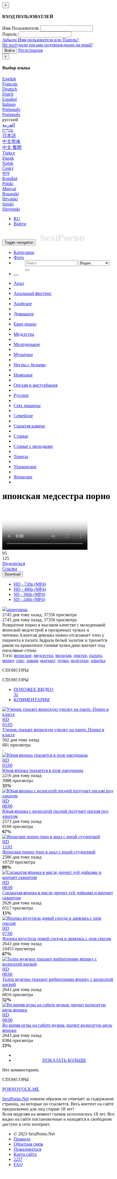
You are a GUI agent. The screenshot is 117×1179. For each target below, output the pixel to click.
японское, (23, 655)
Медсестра (24, 334)
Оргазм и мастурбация (35, 385)
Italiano (9, 104)
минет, (8, 660)
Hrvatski (10, 198)
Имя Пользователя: (20, 28)
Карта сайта (25, 1154)
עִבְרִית (7, 130)
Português (11, 109)
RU (17, 218)
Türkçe (8, 153)
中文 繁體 (12, 147)
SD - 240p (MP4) (29, 599)
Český (8, 168)
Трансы (21, 456)
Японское (23, 476)
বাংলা (5, 173)
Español (9, 99)
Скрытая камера (29, 425)
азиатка (98, 660)
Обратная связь (28, 1144)
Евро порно (25, 324)
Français (9, 84)
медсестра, (44, 655)
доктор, (81, 655)
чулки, (63, 660)
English (9, 78)
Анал (19, 283)
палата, (96, 655)
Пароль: (10, 34)
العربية (8, 125)
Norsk (7, 163)
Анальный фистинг (33, 293)
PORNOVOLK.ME (20, 1089)
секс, (21, 660)
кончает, (48, 660)
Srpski (8, 204)
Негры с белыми (30, 364)
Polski (7, 183)
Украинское (25, 466)
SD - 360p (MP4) (29, 594)
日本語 (9, 135)
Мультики (23, 354)
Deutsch (9, 89)
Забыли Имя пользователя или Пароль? (40, 39)
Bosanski (10, 193)
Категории (24, 252)
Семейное (23, 415)
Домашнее (24, 313)
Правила (22, 1139)
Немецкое (23, 375)
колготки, (80, 660)
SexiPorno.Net (15, 1098)
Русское (21, 395)
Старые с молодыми (33, 446)
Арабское (23, 303)
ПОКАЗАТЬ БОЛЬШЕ (64, 1060)
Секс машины (27, 405)
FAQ (18, 1164)
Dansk (8, 158)
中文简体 (11, 141)
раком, (33, 660)
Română (9, 178)
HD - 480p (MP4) (30, 589)
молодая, (63, 655)
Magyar (9, 188)
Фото (19, 257)
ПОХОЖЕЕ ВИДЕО (33, 692)
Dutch (7, 94)
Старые (21, 436)
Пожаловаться (27, 1149)
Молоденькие (27, 344)
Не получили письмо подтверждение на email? (47, 44)
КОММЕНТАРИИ (32, 699)
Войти (10, 50)
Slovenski (11, 209)
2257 (18, 1159)
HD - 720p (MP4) (30, 584)
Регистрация (30, 50)
